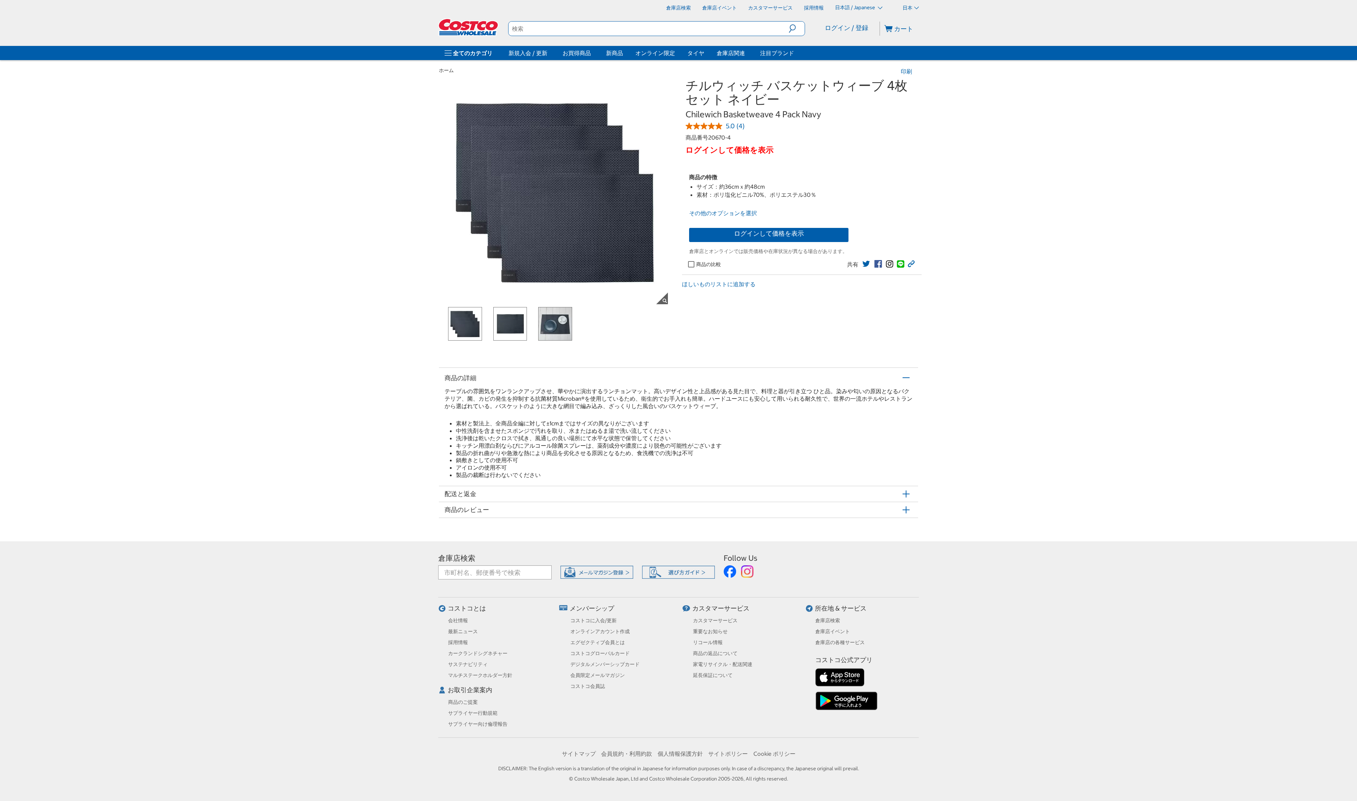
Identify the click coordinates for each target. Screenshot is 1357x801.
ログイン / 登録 (846, 28)
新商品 (614, 53)
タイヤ (695, 53)
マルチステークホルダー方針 (480, 675)
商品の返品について (715, 653)
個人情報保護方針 (680, 753)
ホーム (446, 70)
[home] (469, 27)
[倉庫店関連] (746, 53)
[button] (797, 29)
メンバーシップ (592, 608)
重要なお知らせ (710, 631)
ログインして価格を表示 (769, 233)
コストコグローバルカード (600, 653)
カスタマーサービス (721, 608)
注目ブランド (777, 53)
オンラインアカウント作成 (600, 631)
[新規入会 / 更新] (548, 53)
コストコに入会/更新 (593, 620)
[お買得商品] (592, 53)
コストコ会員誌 (587, 686)
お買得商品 (577, 53)
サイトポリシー (728, 753)
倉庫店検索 (456, 558)
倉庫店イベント (832, 631)
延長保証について (713, 675)
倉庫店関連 (731, 53)
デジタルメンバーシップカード (605, 664)
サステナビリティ (468, 664)
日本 (907, 8)
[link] (866, 264)
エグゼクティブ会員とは (597, 642)
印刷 (906, 71)
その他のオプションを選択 (723, 213)
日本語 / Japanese (855, 7)
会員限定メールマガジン (597, 675)
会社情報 (458, 620)
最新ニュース (463, 631)
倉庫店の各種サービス (840, 642)
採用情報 (458, 642)
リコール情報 (708, 642)
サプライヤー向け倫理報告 (477, 724)
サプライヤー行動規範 (473, 713)
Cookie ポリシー (774, 753)
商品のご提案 (463, 702)
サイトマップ (579, 753)
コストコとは (467, 608)
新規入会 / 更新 (528, 53)
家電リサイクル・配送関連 (722, 664)
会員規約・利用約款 (626, 753)
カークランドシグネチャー (477, 653)
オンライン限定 (655, 53)
